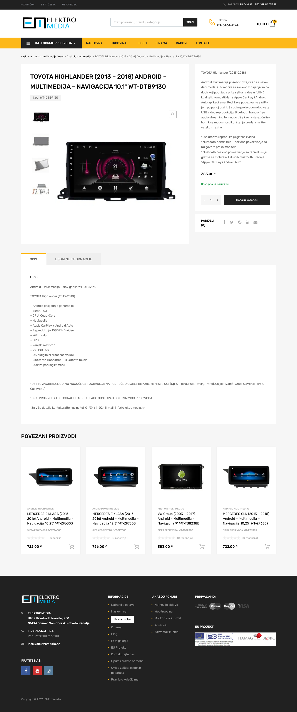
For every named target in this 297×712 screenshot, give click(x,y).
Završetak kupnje (167, 632)
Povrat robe (122, 619)
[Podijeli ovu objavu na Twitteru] (231, 222)
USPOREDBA (69, 4)
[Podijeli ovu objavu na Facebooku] (223, 222)
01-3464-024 (228, 25)
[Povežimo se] (25, 670)
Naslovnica (119, 611)
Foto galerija (119, 641)
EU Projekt (118, 647)
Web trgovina (164, 611)
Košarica (161, 625)
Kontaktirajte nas (123, 654)
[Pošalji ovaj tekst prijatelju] (255, 222)
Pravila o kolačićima (124, 679)
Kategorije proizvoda (53, 43)
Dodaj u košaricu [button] (71, 546)
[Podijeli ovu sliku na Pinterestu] (239, 222)
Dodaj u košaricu (247, 200)
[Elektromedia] (49, 28)
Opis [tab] (33, 259)
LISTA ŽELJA (48, 4)
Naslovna (94, 43)
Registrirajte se (266, 4)
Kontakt (202, 43)
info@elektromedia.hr (44, 644)
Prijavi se (246, 4)
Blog (142, 43)
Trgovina (119, 43)
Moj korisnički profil (168, 618)
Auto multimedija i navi (49, 56)
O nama (161, 43)
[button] (173, 114)
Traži (190, 22)
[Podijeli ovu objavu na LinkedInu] (247, 222)
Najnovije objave (123, 605)
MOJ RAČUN (27, 4)
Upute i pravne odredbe (127, 661)
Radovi (181, 43)
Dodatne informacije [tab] (73, 259)
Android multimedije (79, 56)
